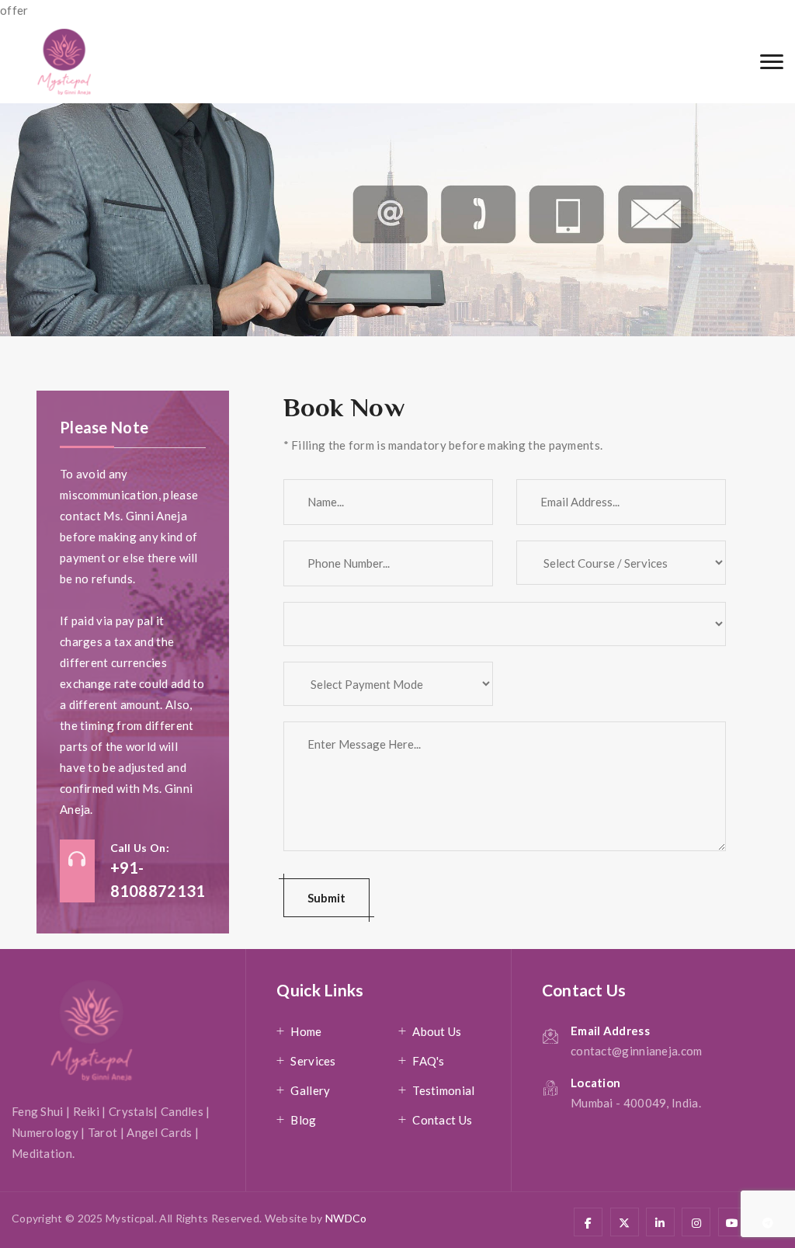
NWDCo (346, 1218)
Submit (326, 898)
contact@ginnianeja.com (637, 1051)
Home (305, 1031)
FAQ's (428, 1061)
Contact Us (442, 1120)
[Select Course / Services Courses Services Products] (621, 570)
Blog (303, 1120)
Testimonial (443, 1090)
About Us (436, 1031)
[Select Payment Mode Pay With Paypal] (388, 691)
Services (312, 1061)
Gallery (310, 1090)
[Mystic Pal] (64, 62)
